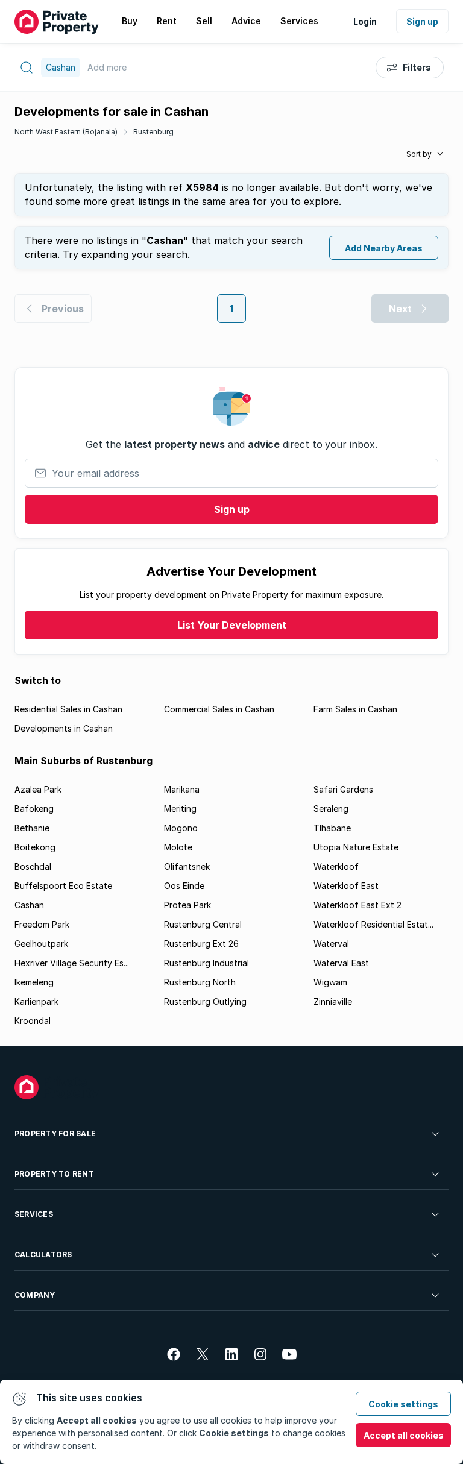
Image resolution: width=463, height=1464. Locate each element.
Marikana (182, 789)
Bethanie (31, 828)
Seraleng (330, 808)
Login (365, 21)
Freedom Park (41, 924)
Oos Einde (184, 886)
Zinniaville (332, 1001)
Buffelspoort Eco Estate (63, 886)
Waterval (331, 943)
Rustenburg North (200, 982)
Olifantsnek (187, 866)
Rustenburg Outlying (205, 1001)
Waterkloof (336, 866)
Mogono (181, 828)
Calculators (43, 1254)
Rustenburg (153, 131)
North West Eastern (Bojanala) (66, 131)
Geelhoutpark (41, 943)
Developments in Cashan (63, 728)
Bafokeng (34, 808)
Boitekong (34, 847)
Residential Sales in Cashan (68, 709)
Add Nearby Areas (384, 248)
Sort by (419, 154)
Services (33, 1214)
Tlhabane (332, 828)
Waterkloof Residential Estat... (373, 924)
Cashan (29, 905)
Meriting (180, 808)
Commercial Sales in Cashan (219, 709)
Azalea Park (37, 789)
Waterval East (341, 963)
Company (34, 1294)
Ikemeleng (34, 982)
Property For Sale (55, 1133)
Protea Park (187, 905)
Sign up (422, 21)
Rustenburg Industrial (206, 963)
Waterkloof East (346, 886)
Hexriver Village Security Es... (71, 963)
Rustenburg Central (203, 924)
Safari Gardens (343, 789)
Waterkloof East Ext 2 (357, 905)
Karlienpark (36, 1001)
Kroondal (32, 1021)
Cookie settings (403, 1404)
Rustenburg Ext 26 (201, 943)
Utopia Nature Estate (355, 847)
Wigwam (330, 982)
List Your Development (231, 625)
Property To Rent (54, 1173)
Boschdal (32, 866)
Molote (178, 847)
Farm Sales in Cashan (355, 709)
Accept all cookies (404, 1435)
